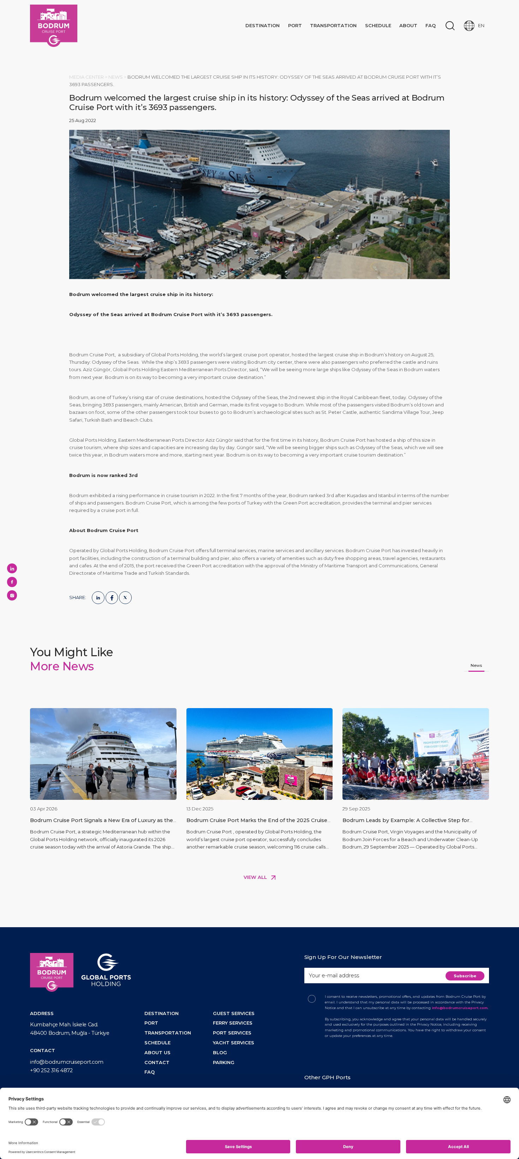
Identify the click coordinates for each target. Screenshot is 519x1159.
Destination (262, 25)
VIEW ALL (256, 877)
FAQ (430, 25)
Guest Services (234, 1013)
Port (295, 25)
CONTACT (156, 1062)
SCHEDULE (157, 1042)
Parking (223, 1062)
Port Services (232, 1033)
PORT (151, 1023)
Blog (220, 1052)
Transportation (333, 25)
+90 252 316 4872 (51, 1070)
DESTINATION (161, 1013)
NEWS (116, 77)
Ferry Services (232, 1023)
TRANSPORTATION (167, 1033)
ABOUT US (157, 1052)
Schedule (378, 25)
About (408, 25)
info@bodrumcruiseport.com (66, 1062)
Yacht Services (233, 1042)
